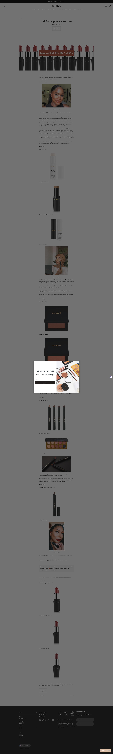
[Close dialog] (78, 363)
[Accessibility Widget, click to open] (111, 377)
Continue (45, 383)
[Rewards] (105, 750)
